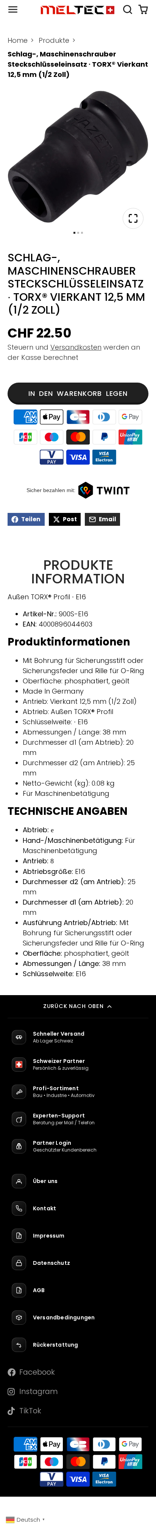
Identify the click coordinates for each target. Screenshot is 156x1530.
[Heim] (78, 10)
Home (18, 40)
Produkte (54, 40)
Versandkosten (75, 347)
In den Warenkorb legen (78, 393)
